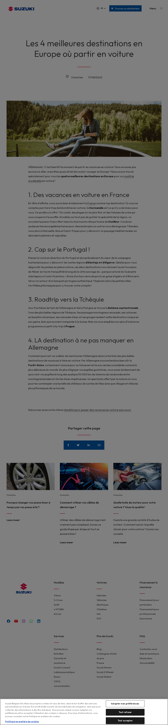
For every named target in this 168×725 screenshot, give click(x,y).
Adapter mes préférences (125, 703)
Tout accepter (125, 720)
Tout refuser (125, 712)
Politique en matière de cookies (22, 721)
